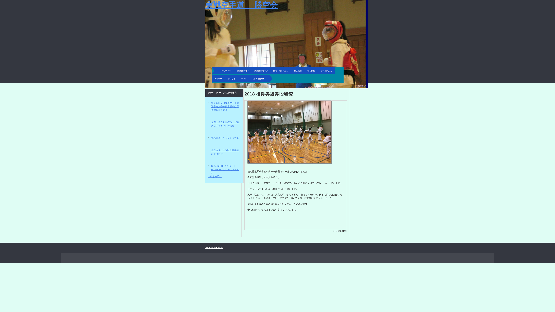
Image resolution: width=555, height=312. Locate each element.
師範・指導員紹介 (280, 71)
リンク (244, 79)
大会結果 (218, 79)
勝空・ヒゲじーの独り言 (222, 92)
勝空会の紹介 (243, 71)
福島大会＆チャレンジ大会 (225, 138)
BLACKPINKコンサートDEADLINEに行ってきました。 (225, 169)
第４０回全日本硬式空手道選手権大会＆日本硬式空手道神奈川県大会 (225, 106)
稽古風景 (298, 71)
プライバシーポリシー (214, 248)
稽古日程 (311, 71)
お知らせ (231, 79)
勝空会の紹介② (261, 71)
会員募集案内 (326, 71)
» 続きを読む (215, 176)
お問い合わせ (258, 79)
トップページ (226, 71)
